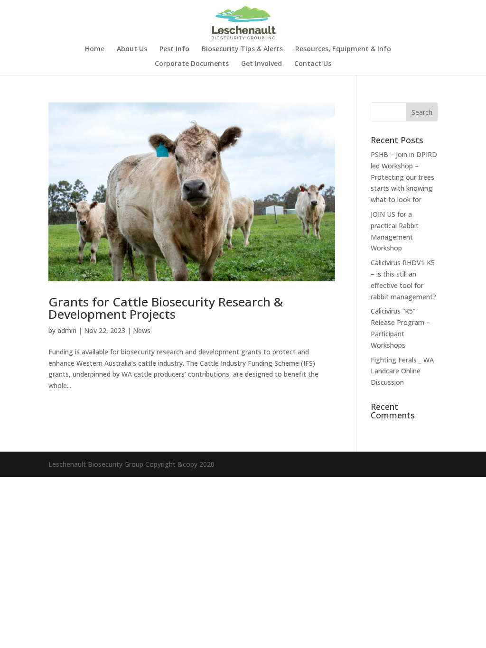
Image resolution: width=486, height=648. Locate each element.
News (141, 330)
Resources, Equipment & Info (343, 49)
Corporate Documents (192, 64)
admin (66, 330)
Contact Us (312, 64)
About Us (132, 49)
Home (94, 49)
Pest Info (174, 49)
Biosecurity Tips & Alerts (242, 49)
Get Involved (261, 64)
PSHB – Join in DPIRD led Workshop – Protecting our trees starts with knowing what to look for (404, 177)
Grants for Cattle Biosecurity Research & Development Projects (165, 308)
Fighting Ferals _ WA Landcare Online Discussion (402, 371)
